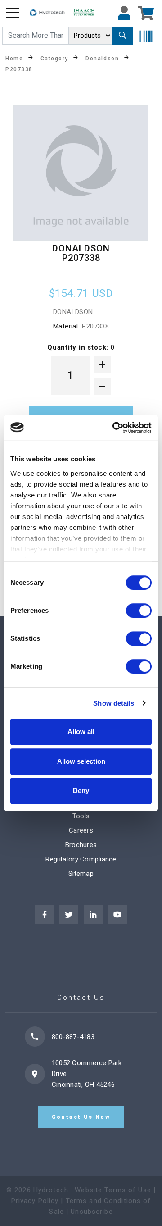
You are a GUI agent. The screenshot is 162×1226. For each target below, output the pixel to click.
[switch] (139, 610)
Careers (81, 830)
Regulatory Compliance (80, 859)
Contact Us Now (81, 1117)
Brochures (81, 845)
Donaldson (102, 58)
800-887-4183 (73, 1037)
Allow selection (81, 761)
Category (54, 58)
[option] (81, 173)
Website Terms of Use (113, 1190)
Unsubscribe (91, 1212)
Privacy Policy (35, 1201)
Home (14, 58)
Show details (113, 703)
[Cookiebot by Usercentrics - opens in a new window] (114, 427)
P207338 (19, 69)
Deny (81, 790)
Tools (81, 816)
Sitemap (81, 874)
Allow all (81, 731)
